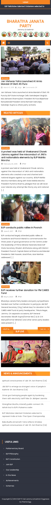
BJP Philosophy (12, 454)
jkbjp (19, 87)
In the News (11, 475)
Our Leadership (12, 470)
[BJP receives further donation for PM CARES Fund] (25, 273)
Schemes (10, 486)
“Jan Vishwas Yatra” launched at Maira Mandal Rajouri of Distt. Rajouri (45, 329)
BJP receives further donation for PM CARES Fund (25, 292)
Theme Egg (26, 502)
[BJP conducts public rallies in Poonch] (25, 207)
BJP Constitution (13, 459)
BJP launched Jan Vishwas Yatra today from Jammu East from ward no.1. (8, 329)
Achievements (12, 480)
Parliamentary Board (15, 448)
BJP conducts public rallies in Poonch (21, 227)
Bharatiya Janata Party (25, 24)
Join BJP (9, 464)
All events (5, 78)
